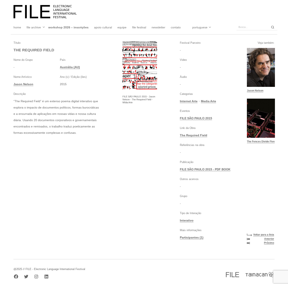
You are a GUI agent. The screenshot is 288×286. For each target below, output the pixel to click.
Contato (176, 27)
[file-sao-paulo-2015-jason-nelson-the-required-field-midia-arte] (139, 65)
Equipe (122, 27)
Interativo (187, 220)
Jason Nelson (23, 84)
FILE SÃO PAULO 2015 (196, 118)
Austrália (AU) (70, 67)
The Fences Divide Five (261, 141)
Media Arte (208, 101)
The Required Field (193, 135)
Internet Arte (189, 101)
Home (17, 27)
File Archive (34, 27)
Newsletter (158, 27)
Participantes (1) (191, 237)
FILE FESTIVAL (139, 27)
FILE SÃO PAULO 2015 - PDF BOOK (205, 169)
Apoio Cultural (103, 27)
